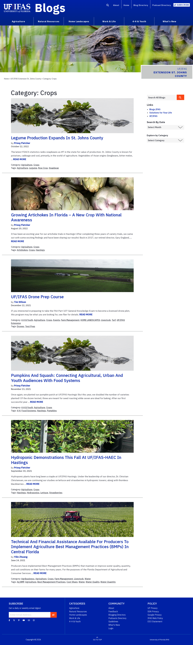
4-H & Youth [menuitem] (139, 21)
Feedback (113, 611)
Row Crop (43, 168)
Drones (20, 326)
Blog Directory (141, 5)
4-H (18, 410)
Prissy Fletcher (22, 143)
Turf (114, 320)
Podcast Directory (161, 5)
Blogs (50, 7)
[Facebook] (9, 620)
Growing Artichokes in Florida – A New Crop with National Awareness (66, 217)
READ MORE (19, 159)
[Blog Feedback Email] (29, 620)
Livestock (106, 320)
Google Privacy (155, 614)
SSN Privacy (153, 611)
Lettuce (44, 492)
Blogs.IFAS (154, 109)
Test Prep (30, 326)
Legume (33, 168)
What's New (114, 625)
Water (88, 578)
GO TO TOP (97, 640)
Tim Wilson (20, 302)
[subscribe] (53, 615)
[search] (180, 97)
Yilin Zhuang (20, 556)
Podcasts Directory (117, 618)
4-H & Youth (27, 320)
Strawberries (55, 492)
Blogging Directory (117, 614)
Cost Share (72, 582)
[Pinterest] (19, 620)
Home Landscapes (78, 614)
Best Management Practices (51, 582)
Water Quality (92, 582)
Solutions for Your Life (160, 112)
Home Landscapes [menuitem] (79, 21)
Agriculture (26, 165)
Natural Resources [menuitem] (48, 21)
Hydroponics (33, 492)
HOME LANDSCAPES (90, 320)
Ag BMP (20, 582)
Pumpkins (52, 410)
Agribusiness (27, 578)
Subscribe (183, 5)
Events (56, 320)
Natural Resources (78, 611)
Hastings (40, 250)
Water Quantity (108, 582)
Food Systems (29, 410)
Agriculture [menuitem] (18, 21)
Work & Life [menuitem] (109, 21)
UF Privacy (153, 608)
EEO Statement (155, 621)
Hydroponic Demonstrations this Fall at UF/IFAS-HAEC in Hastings (66, 460)
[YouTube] (24, 620)
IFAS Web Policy (155, 618)
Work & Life (74, 618)
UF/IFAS (153, 116)
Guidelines (113, 621)
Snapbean (54, 168)
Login (110, 628)
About (116, 5)
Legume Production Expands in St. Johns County (57, 138)
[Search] (107, 5)
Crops (36, 165)
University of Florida (157, 640)
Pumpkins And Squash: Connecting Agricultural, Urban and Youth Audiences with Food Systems (67, 378)
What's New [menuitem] (169, 21)
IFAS (167, 640)
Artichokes (22, 250)
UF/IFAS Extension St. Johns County (26, 78)
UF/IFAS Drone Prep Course (37, 296)
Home (126, 5)
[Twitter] (14, 620)
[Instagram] (34, 620)
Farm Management (70, 320)
